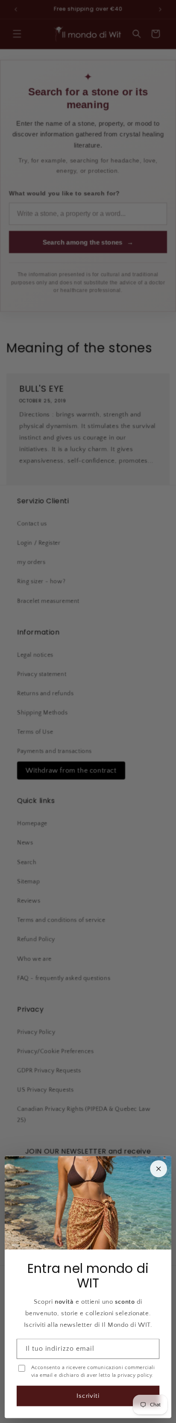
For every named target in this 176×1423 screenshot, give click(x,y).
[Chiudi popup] (158, 1169)
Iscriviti (88, 1395)
